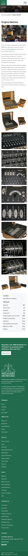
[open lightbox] (14, 101)
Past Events (4, 432)
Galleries (3, 476)
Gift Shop (3, 407)
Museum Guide (5, 458)
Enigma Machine (16, 14)
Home (3, 404)
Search (3, 409)
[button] (25, 2)
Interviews (4, 490)
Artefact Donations (6, 513)
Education (4, 479)
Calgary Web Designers (7, 554)
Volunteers (4, 508)
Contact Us (4, 505)
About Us (3, 464)
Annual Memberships (7, 449)
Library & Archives (6, 493)
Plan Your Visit (5, 441)
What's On (4, 420)
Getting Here (4, 452)
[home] (3, 2)
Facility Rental (5, 516)
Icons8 (16, 554)
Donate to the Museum (7, 525)
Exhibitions (9, 14)
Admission (4, 447)
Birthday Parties (5, 522)
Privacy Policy (5, 527)
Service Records (5, 487)
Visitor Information (6, 455)
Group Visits (4, 461)
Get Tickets (4, 412)
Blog (2, 496)
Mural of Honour (5, 481)
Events (3, 429)
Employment (4, 511)
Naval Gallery (11, 49)
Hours (3, 444)
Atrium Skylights (5, 484)
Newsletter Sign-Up (6, 519)
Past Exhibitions (5, 426)
